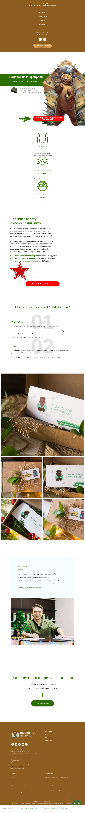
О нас (46, 734)
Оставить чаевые (49, 740)
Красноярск (14, 780)
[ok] (26, 744)
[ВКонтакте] (44, 39)
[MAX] (40, 39)
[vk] (19, 744)
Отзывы (42, 20)
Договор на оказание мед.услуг (52, 780)
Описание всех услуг (16, 792)
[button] (48, 118)
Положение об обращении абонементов (55, 791)
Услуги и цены (42, 16)
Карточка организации (50, 793)
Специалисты (42, 12)
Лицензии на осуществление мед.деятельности (57, 777)
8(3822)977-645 (15, 761)
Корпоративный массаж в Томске (20, 786)
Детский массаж (15, 789)
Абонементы (14, 783)
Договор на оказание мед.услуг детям (54, 783)
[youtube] (23, 744)
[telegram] (16, 744)
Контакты (42, 25)
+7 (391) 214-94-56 (16, 766)
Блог (46, 737)
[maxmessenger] (12, 744)
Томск (12, 777)
